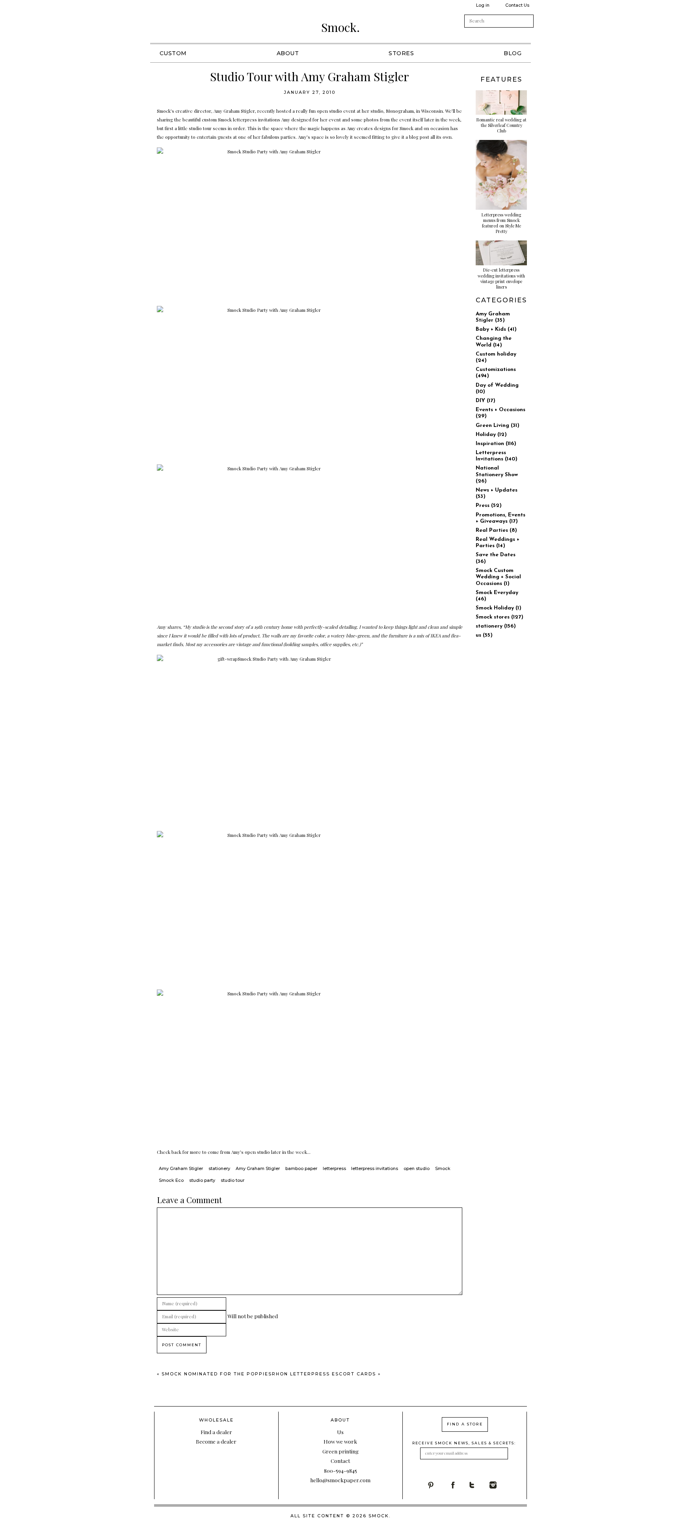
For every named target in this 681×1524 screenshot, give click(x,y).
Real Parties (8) (496, 530)
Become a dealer (216, 1441)
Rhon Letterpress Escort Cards (324, 1374)
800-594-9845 (340, 1470)
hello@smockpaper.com (340, 1479)
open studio (417, 1168)
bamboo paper (301, 1168)
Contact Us (517, 5)
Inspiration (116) (496, 443)
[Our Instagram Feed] (499, 1485)
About (288, 53)
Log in (482, 5)
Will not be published (252, 1315)
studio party (202, 1180)
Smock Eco (171, 1180)
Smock (442, 1168)
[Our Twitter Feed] (479, 1485)
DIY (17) (485, 400)
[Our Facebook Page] (458, 1485)
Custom (173, 53)
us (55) (484, 635)
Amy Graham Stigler (181, 1168)
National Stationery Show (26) (497, 475)
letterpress (334, 1168)
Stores (401, 53)
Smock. (340, 27)
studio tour (232, 1180)
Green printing (340, 1451)
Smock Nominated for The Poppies (217, 1374)
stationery (219, 1168)
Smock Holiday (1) (498, 608)
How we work (340, 1441)
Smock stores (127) (499, 617)
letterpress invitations (374, 1168)
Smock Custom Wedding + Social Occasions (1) (498, 577)
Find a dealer (216, 1431)
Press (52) (489, 505)
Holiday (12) (491, 434)
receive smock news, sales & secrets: (464, 1443)
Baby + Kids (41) (496, 329)
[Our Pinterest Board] (437, 1485)
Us (340, 1431)
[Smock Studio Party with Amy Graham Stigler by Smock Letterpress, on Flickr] (310, 223)
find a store (465, 1424)
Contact (340, 1460)
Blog (512, 53)
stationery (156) (496, 626)
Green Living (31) (497, 425)
